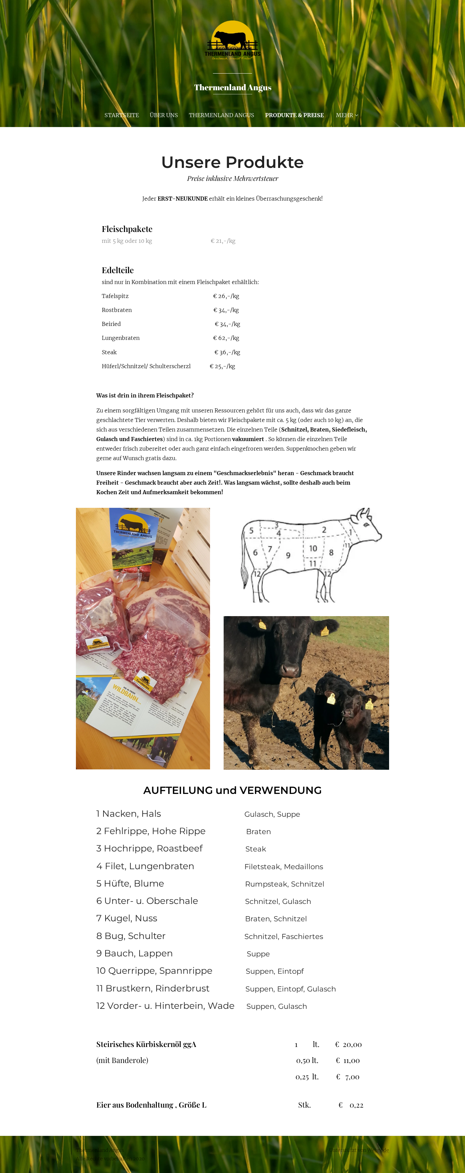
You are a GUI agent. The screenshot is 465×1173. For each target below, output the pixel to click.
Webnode (378, 1150)
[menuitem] (124, 115)
